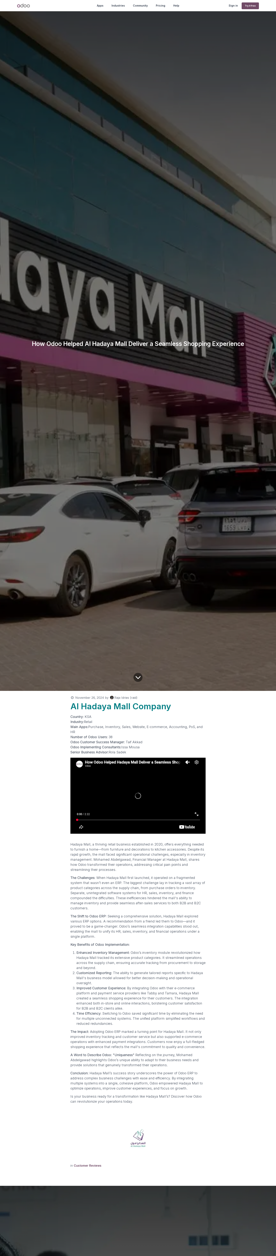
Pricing (160, 5)
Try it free (250, 5)
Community (140, 5)
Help (176, 5)
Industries (118, 5)
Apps (100, 5)
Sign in (233, 5)
